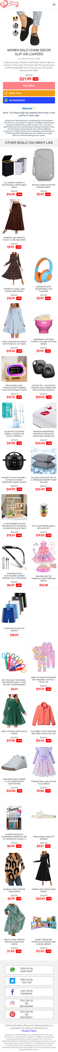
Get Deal (29, 85)
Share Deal (12, 93)
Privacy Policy (29, 1031)
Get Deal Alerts (17, 100)
